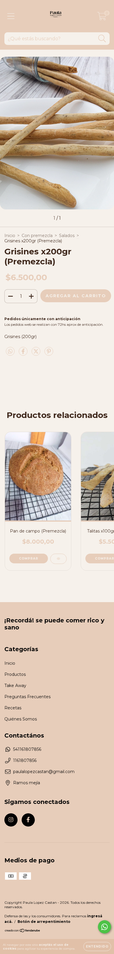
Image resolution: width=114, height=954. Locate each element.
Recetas (12, 708)
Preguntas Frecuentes (27, 696)
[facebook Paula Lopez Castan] (28, 820)
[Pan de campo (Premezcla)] (58, 559)
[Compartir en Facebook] (24, 353)
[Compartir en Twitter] (37, 353)
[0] (102, 17)
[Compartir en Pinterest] (48, 353)
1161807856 (25, 760)
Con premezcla (37, 235)
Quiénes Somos (20, 719)
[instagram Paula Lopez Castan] (11, 820)
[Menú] (11, 16)
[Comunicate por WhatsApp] (104, 926)
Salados (67, 235)
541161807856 (27, 749)
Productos (15, 674)
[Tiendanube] (22, 931)
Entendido (97, 946)
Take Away (15, 685)
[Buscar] (102, 39)
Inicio (9, 235)
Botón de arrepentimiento (44, 921)
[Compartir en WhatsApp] (10, 351)
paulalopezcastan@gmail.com (44, 771)
